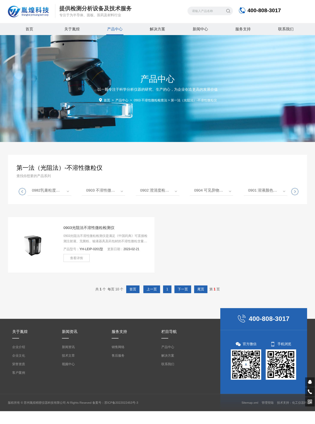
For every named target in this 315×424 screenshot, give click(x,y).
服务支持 (243, 29)
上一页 (152, 289)
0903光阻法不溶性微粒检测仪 (88, 228)
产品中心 (115, 29)
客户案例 (18, 372)
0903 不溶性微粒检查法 (150, 100)
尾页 (200, 289)
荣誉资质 (18, 364)
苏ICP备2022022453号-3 (121, 402)
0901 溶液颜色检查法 (266, 190)
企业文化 (18, 355)
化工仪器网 (299, 402)
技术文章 (68, 355)
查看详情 (76, 258)
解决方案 (157, 29)
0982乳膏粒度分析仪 (50, 190)
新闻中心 (200, 29)
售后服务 (118, 355)
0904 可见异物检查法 (212, 190)
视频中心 (68, 364)
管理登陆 (268, 402)
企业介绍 (18, 347)
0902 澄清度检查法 (156, 190)
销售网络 (118, 347)
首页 (29, 29)
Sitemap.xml (250, 402)
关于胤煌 (72, 29)
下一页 (183, 289)
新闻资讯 (68, 347)
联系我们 (286, 29)
